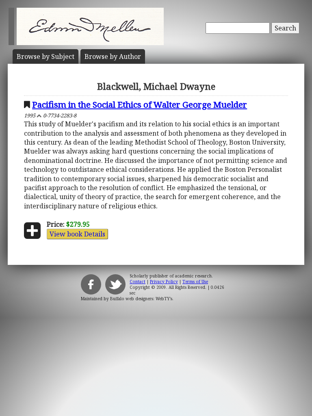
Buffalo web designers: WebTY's (141, 298)
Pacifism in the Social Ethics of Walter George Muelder (139, 104)
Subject (45, 56)
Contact (137, 281)
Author (112, 56)
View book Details (77, 234)
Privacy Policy (164, 281)
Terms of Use (195, 281)
